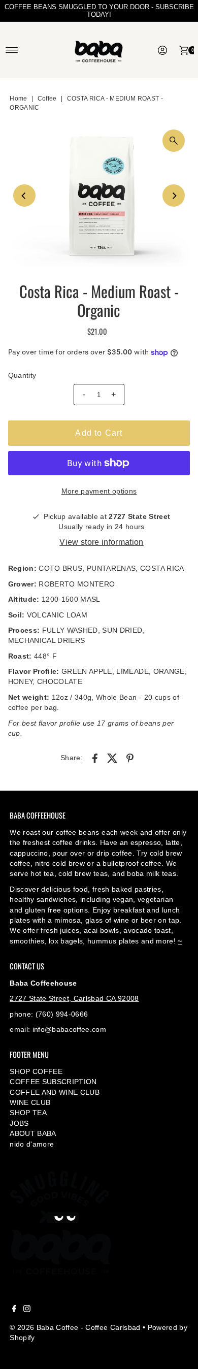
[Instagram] (26, 1310)
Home (18, 98)
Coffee (47, 98)
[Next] (173, 195)
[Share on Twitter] (112, 757)
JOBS (19, 1123)
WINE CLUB (30, 1102)
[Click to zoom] (173, 140)
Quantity (22, 375)
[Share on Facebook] (95, 757)
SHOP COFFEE (36, 1071)
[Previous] (24, 195)
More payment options (99, 491)
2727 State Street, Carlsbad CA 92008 (74, 998)
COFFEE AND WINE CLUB (55, 1092)
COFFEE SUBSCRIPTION (53, 1082)
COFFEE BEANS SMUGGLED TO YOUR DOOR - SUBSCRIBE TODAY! (99, 10)
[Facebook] (14, 1310)
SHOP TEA (28, 1113)
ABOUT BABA (33, 1133)
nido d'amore (32, 1144)
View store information (101, 542)
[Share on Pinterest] (130, 757)
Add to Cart (98, 433)
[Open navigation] (12, 50)
